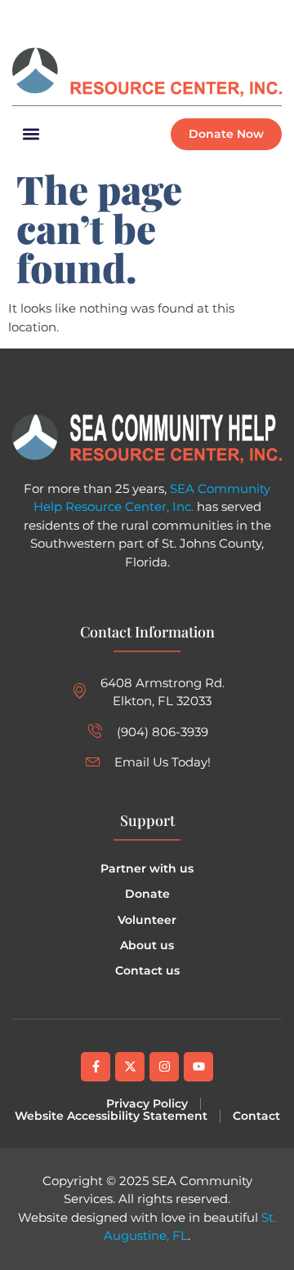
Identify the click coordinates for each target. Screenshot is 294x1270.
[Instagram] (102, 17)
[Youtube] (198, 1066)
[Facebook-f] (95, 1066)
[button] (269, 17)
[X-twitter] (130, 1066)
